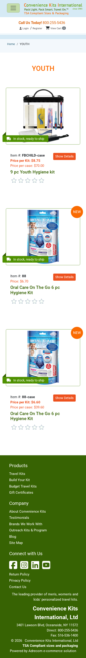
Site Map (16, 543)
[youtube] (47, 565)
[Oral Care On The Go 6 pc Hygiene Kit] (43, 236)
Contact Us (17, 587)
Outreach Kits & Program (28, 530)
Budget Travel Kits (23, 486)
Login (25, 28)
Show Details (64, 156)
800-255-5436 (42, 23)
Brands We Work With (25, 524)
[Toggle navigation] (13, 8)
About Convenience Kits (27, 511)
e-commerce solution (59, 651)
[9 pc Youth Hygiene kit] (43, 116)
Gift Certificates (21, 492)
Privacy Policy (20, 580)
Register (37, 28)
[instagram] (25, 565)
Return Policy (19, 574)
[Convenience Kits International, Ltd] (42, 9)
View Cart (57, 28)
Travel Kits (17, 474)
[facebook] (14, 565)
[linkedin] (36, 565)
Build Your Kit (19, 480)
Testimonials (19, 518)
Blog (12, 537)
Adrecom (35, 651)
